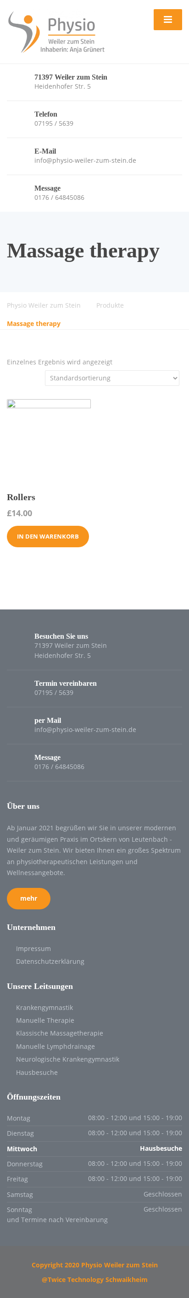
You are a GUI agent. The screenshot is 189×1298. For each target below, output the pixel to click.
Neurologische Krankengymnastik (67, 1059)
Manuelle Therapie (45, 1020)
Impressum (33, 948)
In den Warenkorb (48, 536)
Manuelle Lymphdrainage (55, 1046)
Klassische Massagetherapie (59, 1033)
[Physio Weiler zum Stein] (59, 31)
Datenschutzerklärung (50, 961)
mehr (28, 898)
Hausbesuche (37, 1072)
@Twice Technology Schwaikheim (95, 1279)
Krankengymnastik (44, 1007)
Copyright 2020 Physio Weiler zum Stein (95, 1265)
